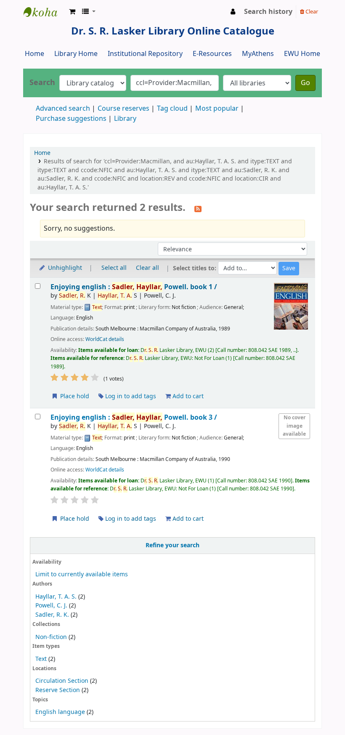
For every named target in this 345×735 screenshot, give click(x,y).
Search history (268, 12)
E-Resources (212, 54)
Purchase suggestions (71, 119)
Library (125, 119)
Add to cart (187, 396)
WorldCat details (104, 339)
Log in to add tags (130, 396)
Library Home (76, 54)
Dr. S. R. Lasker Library (45, 11)
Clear (311, 12)
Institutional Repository (145, 54)
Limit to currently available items (81, 574)
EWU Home (302, 54)
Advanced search (63, 109)
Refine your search (172, 545)
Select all (114, 268)
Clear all (147, 268)
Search (42, 82)
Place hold (73, 396)
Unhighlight (64, 268)
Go (305, 83)
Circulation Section (61, 680)
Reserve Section (57, 690)
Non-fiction (51, 637)
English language (60, 712)
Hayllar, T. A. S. (56, 596)
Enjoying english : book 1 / (133, 287)
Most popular (217, 109)
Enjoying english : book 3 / (133, 417)
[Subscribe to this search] (198, 208)
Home (34, 54)
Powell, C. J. (51, 605)
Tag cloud (172, 109)
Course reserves (123, 109)
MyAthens (258, 54)
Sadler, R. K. (52, 614)
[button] (72, 11)
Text (41, 659)
